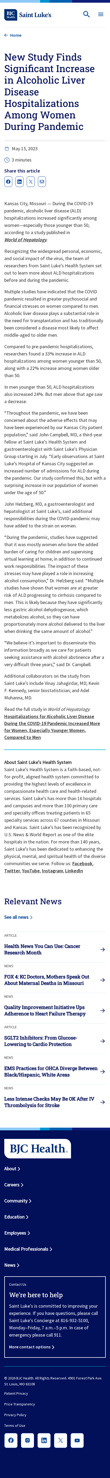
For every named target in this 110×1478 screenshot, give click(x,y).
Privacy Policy (15, 1415)
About (10, 1168)
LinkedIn (74, 871)
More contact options (29, 1346)
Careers (11, 1184)
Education (14, 1217)
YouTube (31, 871)
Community (16, 1201)
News (9, 1265)
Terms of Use (14, 1425)
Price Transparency (19, 1404)
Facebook (82, 863)
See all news (16, 917)
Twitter (12, 871)
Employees (15, 1233)
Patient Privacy (16, 1393)
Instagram (52, 871)
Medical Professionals (26, 1249)
